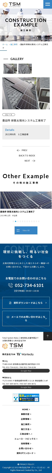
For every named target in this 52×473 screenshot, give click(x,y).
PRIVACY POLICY (27, 464)
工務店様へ (25, 433)
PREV (24, 150)
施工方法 (25, 429)
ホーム (5, 44)
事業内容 (25, 414)
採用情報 (25, 443)
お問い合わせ (25, 448)
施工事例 (14, 44)
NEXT (27, 160)
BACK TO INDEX (27, 155)
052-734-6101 (29, 285)
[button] (13, 221)
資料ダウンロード (25, 453)
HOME (25, 409)
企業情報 (25, 418)
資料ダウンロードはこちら (28, 302)
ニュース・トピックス (25, 438)
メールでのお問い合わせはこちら (28, 318)
